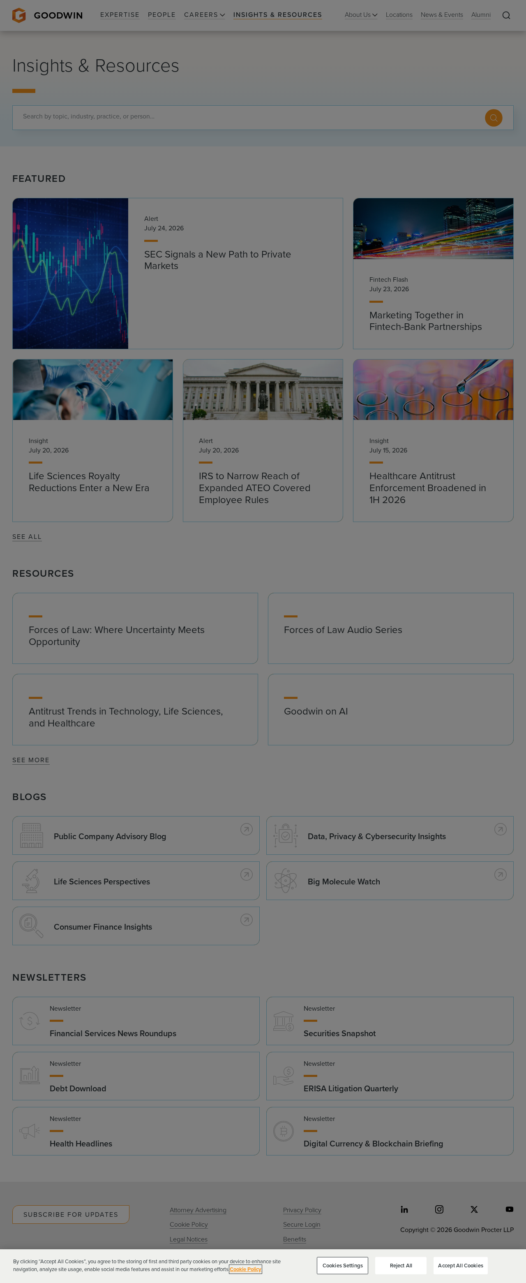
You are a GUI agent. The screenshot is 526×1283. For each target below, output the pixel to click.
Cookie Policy (245, 1269)
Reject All (401, 1265)
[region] (263, 1266)
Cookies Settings (343, 1265)
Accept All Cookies (460, 1265)
